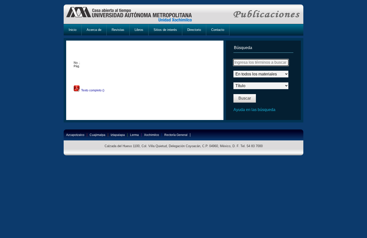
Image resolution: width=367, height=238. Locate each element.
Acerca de (94, 30)
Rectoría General (175, 135)
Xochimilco (151, 135)
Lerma (134, 135)
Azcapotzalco (75, 135)
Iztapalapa (118, 135)
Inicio (72, 30)
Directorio (194, 30)
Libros (139, 30)
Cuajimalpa (97, 135)
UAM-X (133, 14)
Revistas (118, 30)
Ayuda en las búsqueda (254, 110)
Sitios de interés (165, 30)
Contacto (217, 30)
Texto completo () (92, 90)
